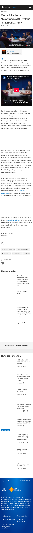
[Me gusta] (24, 366)
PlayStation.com (7, 516)
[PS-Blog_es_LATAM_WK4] (16, 206)
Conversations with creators (8, 249)
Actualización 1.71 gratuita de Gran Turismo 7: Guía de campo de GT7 (24, 406)
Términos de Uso (22, 516)
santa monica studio (17, 253)
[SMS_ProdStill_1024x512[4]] (16, 139)
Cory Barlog (10, 51)
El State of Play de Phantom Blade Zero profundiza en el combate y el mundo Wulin (24, 421)
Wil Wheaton (27, 253)
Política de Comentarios (21, 520)
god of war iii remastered (23, 249)
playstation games (6, 253)
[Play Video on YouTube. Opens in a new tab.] (28, 45)
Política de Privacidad (8, 519)
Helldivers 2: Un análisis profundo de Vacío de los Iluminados (23, 361)
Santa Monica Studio (13, 220)
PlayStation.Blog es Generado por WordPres (8, 526)
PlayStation (10, 7)
